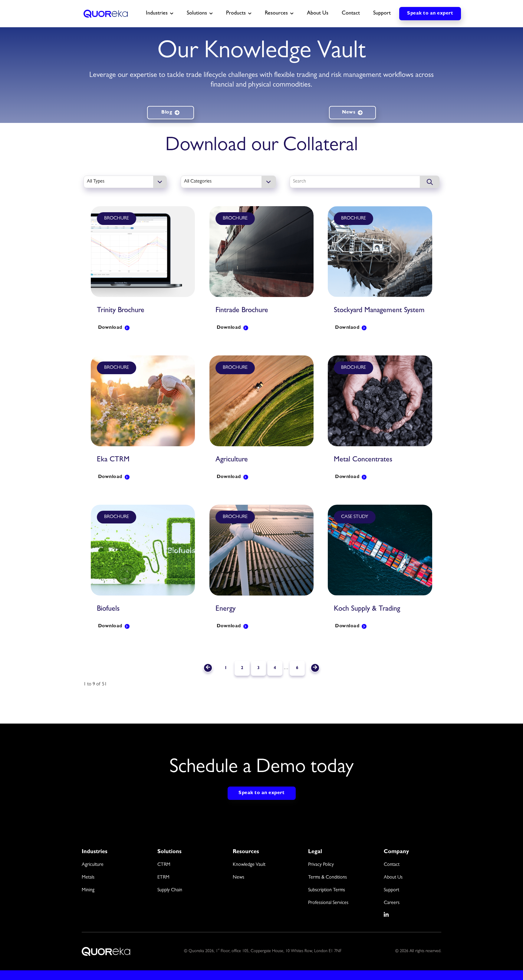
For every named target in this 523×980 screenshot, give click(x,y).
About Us (317, 13)
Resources (276, 13)
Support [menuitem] (391, 890)
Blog (166, 112)
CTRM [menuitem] (163, 865)
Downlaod (347, 327)
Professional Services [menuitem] (328, 903)
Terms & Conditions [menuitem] (327, 877)
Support (382, 13)
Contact (351, 13)
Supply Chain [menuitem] (169, 890)
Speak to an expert (430, 13)
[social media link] (386, 914)
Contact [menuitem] (392, 865)
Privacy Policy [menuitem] (321, 865)
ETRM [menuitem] (163, 877)
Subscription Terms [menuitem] (326, 890)
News (348, 112)
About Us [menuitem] (393, 877)
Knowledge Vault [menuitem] (249, 865)
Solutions (197, 13)
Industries (157, 13)
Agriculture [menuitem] (93, 865)
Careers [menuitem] (392, 903)
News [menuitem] (238, 877)
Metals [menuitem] (88, 877)
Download (110, 327)
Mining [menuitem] (88, 890)
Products (236, 13)
